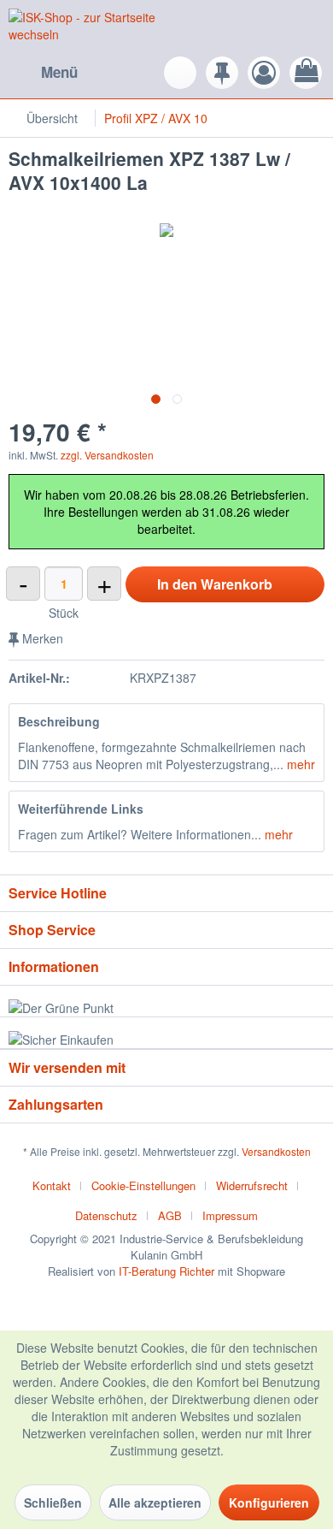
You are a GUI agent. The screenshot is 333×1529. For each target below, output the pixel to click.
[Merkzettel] (222, 73)
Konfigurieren (269, 1502)
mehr (299, 764)
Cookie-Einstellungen (143, 1185)
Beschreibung (59, 721)
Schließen (53, 1502)
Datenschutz (106, 1215)
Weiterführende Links (80, 808)
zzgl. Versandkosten (107, 454)
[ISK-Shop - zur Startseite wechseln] (87, 28)
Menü (59, 72)
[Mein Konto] (264, 73)
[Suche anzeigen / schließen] (180, 73)
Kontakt (51, 1185)
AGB (170, 1215)
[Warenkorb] (306, 73)
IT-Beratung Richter (166, 1271)
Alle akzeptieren (155, 1502)
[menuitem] (43, 73)
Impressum (230, 1215)
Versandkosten (276, 1151)
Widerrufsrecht (252, 1185)
